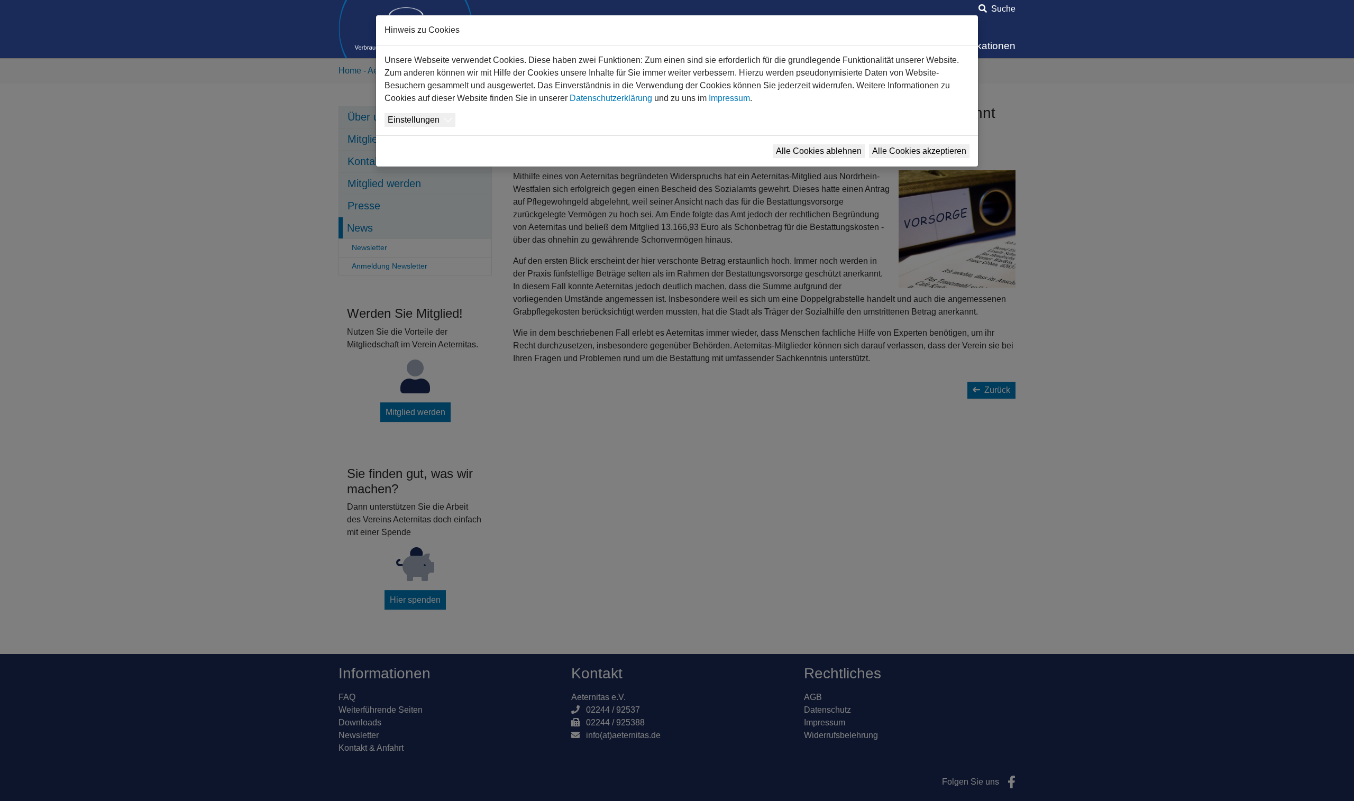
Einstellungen (414, 119)
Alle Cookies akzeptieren (919, 150)
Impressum (729, 98)
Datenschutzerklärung (611, 98)
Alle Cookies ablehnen (819, 150)
